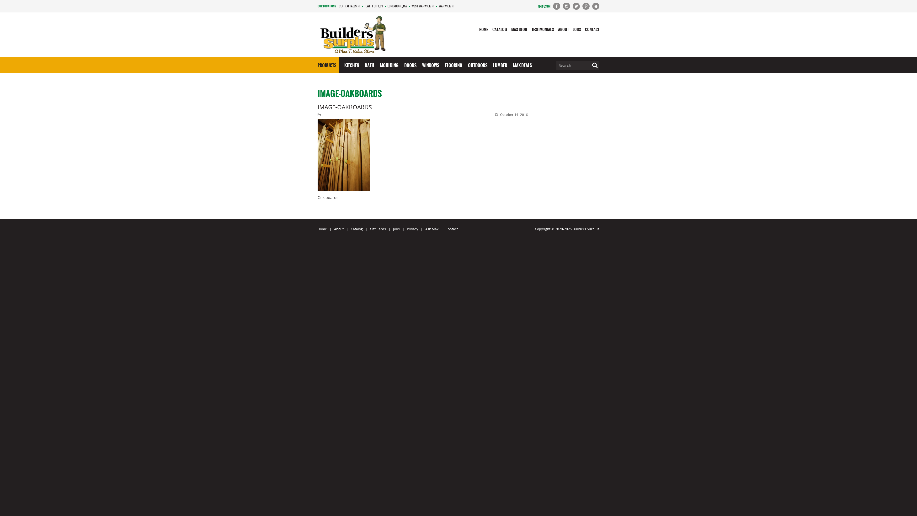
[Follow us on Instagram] (566, 6)
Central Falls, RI (349, 6)
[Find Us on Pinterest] (586, 6)
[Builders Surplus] (353, 35)
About (563, 29)
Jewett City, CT (374, 6)
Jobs (577, 29)
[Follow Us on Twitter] (576, 6)
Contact (592, 29)
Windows (430, 65)
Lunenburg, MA (397, 6)
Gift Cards (378, 229)
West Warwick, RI (422, 6)
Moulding (389, 65)
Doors (410, 65)
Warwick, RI (446, 6)
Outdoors (477, 65)
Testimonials (543, 29)
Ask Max (431, 229)
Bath (369, 65)
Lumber (500, 65)
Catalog (499, 29)
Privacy (412, 229)
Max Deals (522, 65)
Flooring (453, 65)
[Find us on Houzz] (595, 6)
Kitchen (351, 65)
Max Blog (519, 29)
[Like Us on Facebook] (556, 6)
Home (483, 29)
